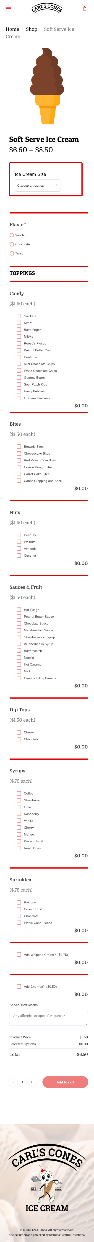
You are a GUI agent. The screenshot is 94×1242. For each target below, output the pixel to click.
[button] (8, 8)
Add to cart (65, 1082)
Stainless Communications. (67, 1235)
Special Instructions (24, 1005)
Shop (31, 29)
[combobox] (37, 185)
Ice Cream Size (30, 174)
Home (12, 29)
